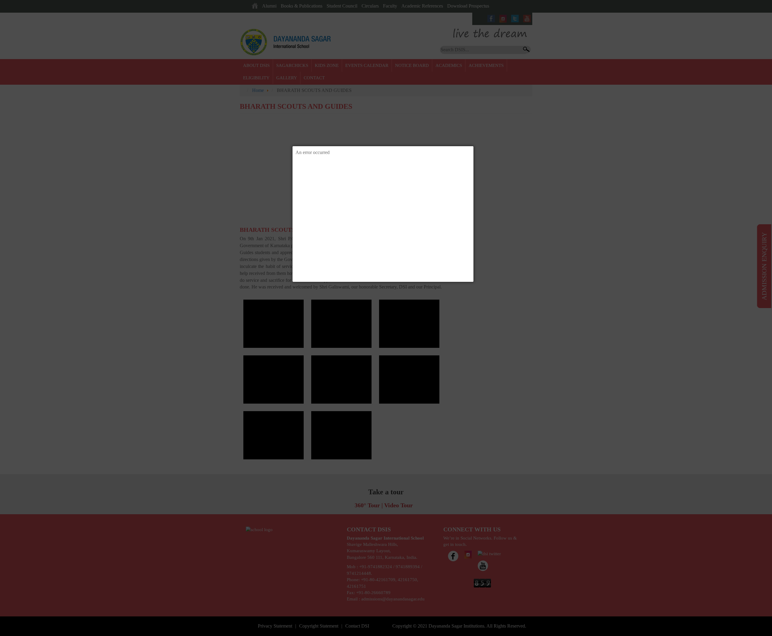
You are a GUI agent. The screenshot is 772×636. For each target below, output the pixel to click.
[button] (473, 146)
